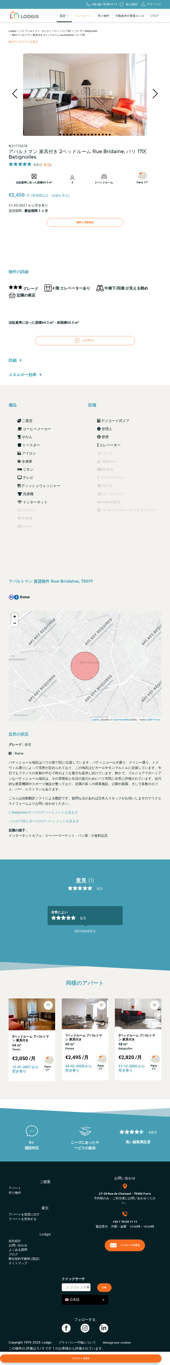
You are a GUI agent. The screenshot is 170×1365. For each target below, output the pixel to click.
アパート (15, 1188)
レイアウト (88, 340)
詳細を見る (60, 196)
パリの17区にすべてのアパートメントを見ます (44, 821)
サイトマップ (18, 1263)
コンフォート (83, 15)
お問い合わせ (18, 1245)
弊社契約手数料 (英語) (24, 1258)
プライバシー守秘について (77, 1342)
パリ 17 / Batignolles (85, 31)
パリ (54, 31)
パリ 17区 (65, 31)
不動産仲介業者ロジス (129, 15)
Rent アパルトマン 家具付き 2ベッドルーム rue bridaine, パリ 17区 (48, 35)
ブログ (154, 15)
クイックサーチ (73, 1279)
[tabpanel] (85, 921)
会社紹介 (15, 1241)
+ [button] (14, 616)
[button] (60, 134)
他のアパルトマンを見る (23, 41)
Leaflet (95, 719)
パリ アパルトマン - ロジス (34, 31)
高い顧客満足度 (138, 1142)
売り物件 (103, 15)
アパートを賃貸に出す (24, 1214)
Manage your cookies (117, 1342)
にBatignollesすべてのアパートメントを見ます (43, 812)
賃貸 (63, 15)
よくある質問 (18, 1249)
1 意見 (45, 165)
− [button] (14, 623)
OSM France (153, 719)
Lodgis (12, 31)
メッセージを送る (130, 1245)
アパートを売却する (23, 1219)
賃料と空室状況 (85, 222)
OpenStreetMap (121, 719)
